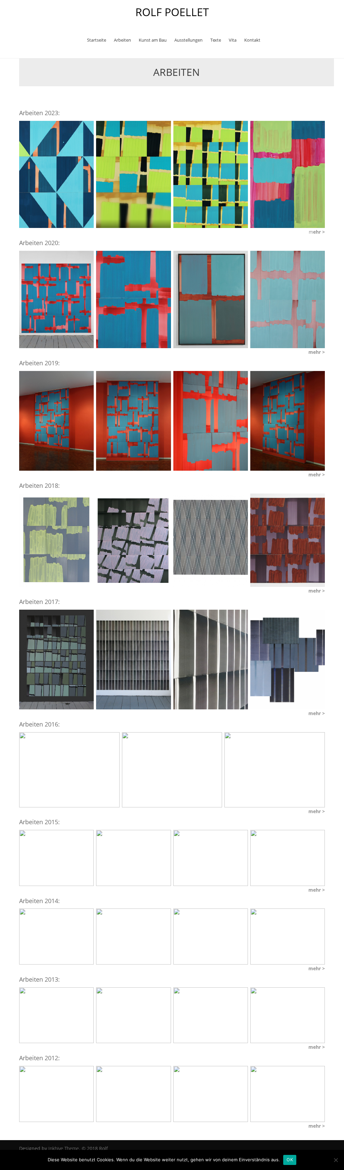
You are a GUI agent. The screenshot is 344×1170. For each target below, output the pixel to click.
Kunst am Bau (153, 40)
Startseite (96, 40)
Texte (215, 40)
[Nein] (335, 1160)
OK (290, 1159)
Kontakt (252, 40)
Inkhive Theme (63, 1148)
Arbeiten (122, 40)
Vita (232, 40)
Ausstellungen (188, 40)
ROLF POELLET (172, 12)
